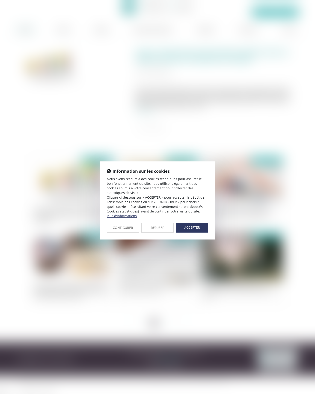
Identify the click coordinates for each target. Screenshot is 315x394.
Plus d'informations (122, 216)
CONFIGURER (123, 227)
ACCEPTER (192, 227)
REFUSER (157, 227)
